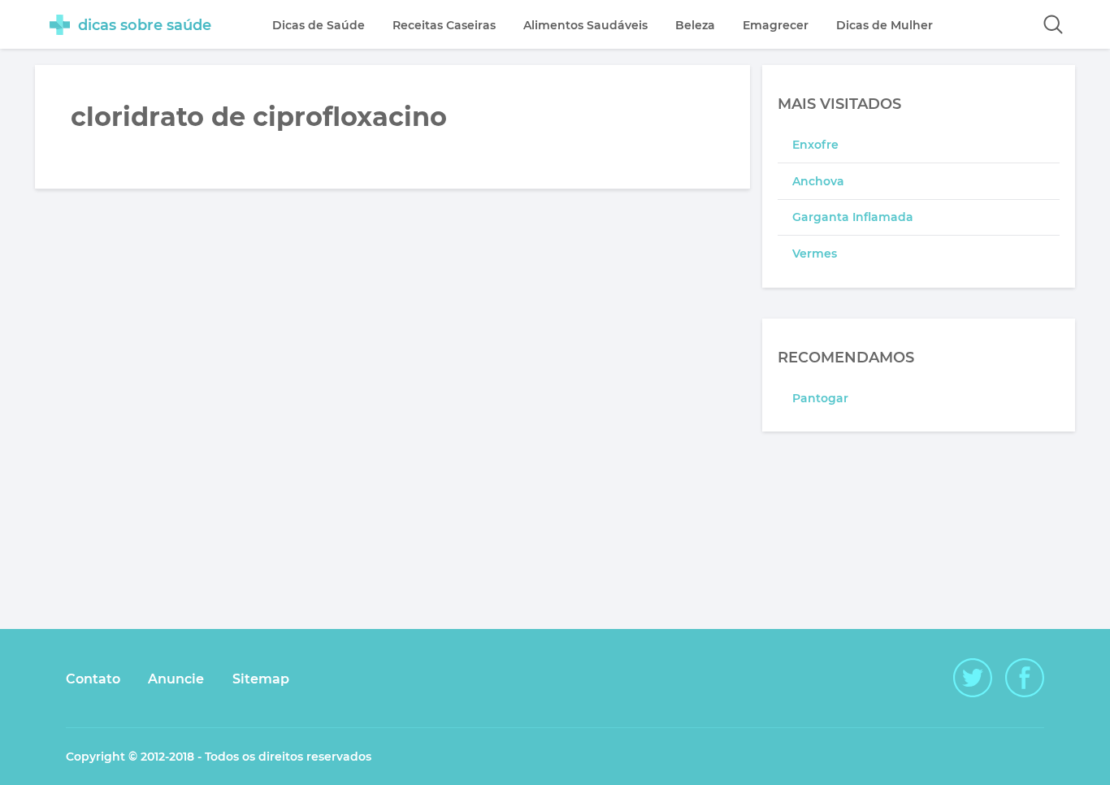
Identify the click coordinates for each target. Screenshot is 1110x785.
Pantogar (820, 398)
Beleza (695, 25)
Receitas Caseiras (444, 25)
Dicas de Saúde (318, 25)
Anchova (818, 181)
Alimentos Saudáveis (585, 25)
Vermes (814, 253)
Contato (93, 679)
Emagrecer (776, 25)
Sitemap (260, 679)
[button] (1053, 24)
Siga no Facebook (1024, 677)
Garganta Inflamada (852, 217)
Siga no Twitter (972, 677)
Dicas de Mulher (884, 25)
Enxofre (815, 144)
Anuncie (176, 679)
